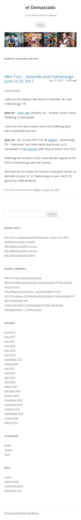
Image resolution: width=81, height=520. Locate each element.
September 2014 (14, 413)
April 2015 (10, 382)
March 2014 (11, 422)
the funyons (30, 149)
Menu (41, 24)
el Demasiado (40, 7)
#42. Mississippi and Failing (20, 255)
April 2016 (10, 354)
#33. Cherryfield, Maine (28, 278)
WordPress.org (13, 490)
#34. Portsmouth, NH (16, 300)
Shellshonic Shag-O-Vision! (20, 241)
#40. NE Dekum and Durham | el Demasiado (30, 282)
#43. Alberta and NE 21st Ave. (21, 250)
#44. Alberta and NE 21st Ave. (21, 246)
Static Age (23, 113)
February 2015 (13, 391)
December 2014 (13, 400)
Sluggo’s (53, 140)
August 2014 (11, 418)
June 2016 (10, 345)
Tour (7, 454)
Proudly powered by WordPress (22, 513)
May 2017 (10, 336)
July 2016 (9, 341)
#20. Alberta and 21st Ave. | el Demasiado (28, 291)
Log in (8, 477)
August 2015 (11, 364)
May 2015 (10, 377)
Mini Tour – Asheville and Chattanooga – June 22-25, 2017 (40, 79)
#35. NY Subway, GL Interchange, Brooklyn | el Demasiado (38, 296)
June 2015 (10, 373)
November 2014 (13, 404)
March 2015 (11, 386)
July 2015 (9, 368)
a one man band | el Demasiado (23, 305)
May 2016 (10, 350)
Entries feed (11, 481)
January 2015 (12, 395)
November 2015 (13, 359)
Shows (37, 189)
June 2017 (10, 332)
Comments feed (14, 486)
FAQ (58, 291)
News (8, 445)
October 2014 (12, 409)
